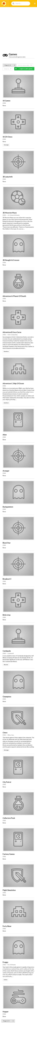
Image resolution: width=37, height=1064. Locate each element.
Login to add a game (26, 68)
